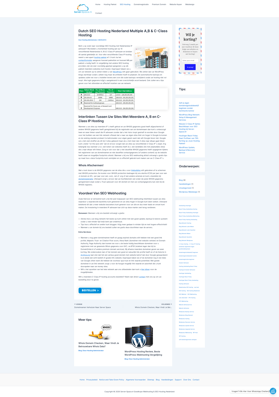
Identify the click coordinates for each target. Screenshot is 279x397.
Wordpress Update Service (186, 325)
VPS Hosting (191, 297)
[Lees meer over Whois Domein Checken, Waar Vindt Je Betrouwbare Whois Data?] (100, 332)
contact (142, 277)
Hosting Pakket (110, 4)
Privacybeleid (91, 380)
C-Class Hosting (183, 244)
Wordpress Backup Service (186, 311)
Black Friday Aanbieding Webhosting (189, 216)
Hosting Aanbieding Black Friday (188, 266)
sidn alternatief (183, 297)
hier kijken (145, 269)
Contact (98, 13)
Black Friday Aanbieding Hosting (188, 209)
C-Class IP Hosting (194, 244)
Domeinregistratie (141, 4)
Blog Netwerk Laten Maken (186, 226)
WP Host (195, 332)
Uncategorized (185, 188)
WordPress (117, 72)
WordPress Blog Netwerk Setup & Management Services (189, 117)
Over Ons (187, 380)
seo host (196, 287)
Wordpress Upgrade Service (187, 329)
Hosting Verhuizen (184, 284)
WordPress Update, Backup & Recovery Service (187, 150)
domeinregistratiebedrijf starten (188, 256)
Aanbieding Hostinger (185, 205)
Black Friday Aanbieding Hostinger (188, 212)
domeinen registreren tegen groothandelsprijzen (186, 248)
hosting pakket (100, 57)
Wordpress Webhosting (185, 332)
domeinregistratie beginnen (186, 259)
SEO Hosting (125, 4)
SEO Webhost (182, 294)
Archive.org (85, 255)
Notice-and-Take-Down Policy (111, 380)
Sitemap (150, 380)
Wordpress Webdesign (188, 192)
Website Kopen (176, 4)
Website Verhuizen (184, 308)
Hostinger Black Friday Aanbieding (188, 280)
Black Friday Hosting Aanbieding (188, 219)
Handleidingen (185, 184)
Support (178, 380)
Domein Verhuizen (184, 263)
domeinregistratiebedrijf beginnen (188, 252)
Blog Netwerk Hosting (185, 223)
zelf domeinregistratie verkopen (188, 339)
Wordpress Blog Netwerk (186, 315)
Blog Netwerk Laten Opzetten (187, 230)
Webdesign (189, 4)
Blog (80, 350)
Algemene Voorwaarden (136, 380)
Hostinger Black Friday (185, 277)
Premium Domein (159, 4)
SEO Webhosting (192, 294)
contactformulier (85, 60)
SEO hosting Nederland (193, 290)
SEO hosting (182, 290)
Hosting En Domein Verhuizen (187, 270)
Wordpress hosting (184, 318)
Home (97, 4)
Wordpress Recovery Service (187, 322)
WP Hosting (182, 336)
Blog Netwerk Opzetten (185, 237)
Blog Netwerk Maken (184, 233)
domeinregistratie (85, 179)
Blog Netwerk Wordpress (186, 240)
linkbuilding (136, 170)
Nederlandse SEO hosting (186, 287)
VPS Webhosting (183, 301)
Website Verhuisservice (185, 304)
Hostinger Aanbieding (185, 273)
